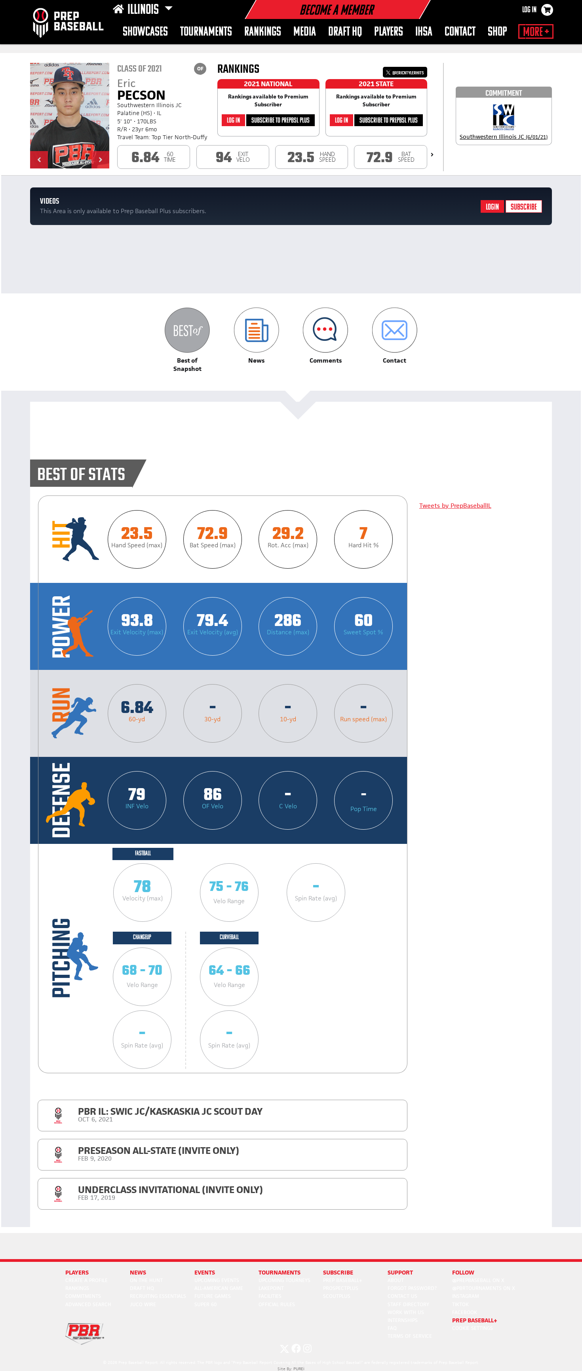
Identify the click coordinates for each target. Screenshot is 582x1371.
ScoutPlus (336, 1296)
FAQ (392, 1328)
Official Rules (277, 1304)
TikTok (460, 1304)
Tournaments (206, 32)
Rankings (262, 32)
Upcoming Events (216, 1280)
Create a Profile (86, 1280)
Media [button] (304, 32)
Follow (463, 1272)
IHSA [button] (423, 32)
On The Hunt (146, 1280)
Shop (497, 32)
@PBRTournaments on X (483, 1288)
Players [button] (388, 32)
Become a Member (336, 11)
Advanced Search (88, 1304)
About (396, 1280)
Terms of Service (410, 1336)
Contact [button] (460, 32)
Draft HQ (345, 32)
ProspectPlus (340, 1288)
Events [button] (204, 1272)
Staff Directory (408, 1304)
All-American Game (218, 1288)
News (138, 1272)
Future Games (212, 1296)
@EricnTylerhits (408, 73)
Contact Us (402, 1296)
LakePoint (271, 1288)
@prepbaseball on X (478, 1280)
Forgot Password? (412, 1288)
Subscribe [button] (338, 1272)
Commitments (83, 1296)
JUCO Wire (143, 1304)
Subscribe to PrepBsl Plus (280, 121)
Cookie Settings (472, 1328)
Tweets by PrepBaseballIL (455, 505)
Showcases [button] (145, 32)
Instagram (465, 1296)
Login (492, 207)
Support (400, 1272)
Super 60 (205, 1304)
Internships (403, 1320)
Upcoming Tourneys (284, 1280)
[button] (39, 159)
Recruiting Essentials (158, 1296)
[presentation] (432, 155)
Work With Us (406, 1312)
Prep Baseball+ (342, 1280)
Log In (529, 10)
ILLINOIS (144, 10)
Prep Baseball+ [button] (474, 1320)
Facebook (464, 1312)
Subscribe (524, 207)
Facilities (270, 1296)
